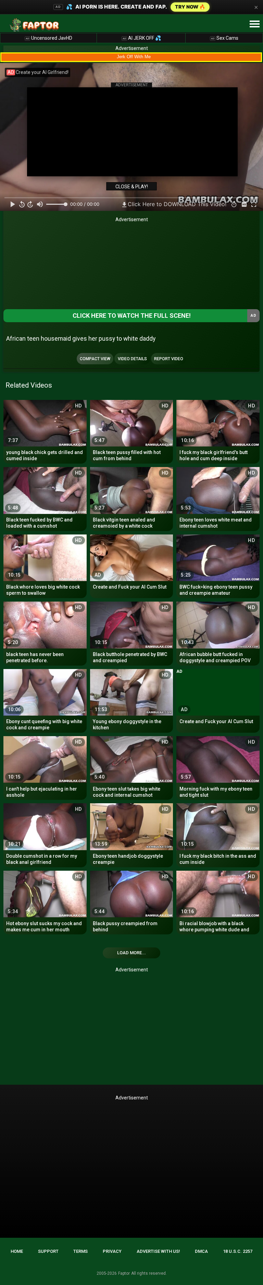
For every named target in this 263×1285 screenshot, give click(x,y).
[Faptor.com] (35, 25)
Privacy (112, 1251)
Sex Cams (224, 38)
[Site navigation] (254, 24)
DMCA (201, 1251)
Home (17, 1251)
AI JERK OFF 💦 (142, 38)
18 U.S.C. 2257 (237, 1251)
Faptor (124, 1273)
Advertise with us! (158, 1251)
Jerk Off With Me (134, 56)
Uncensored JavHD (49, 38)
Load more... (131, 952)
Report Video (168, 358)
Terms (80, 1251)
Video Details (132, 358)
